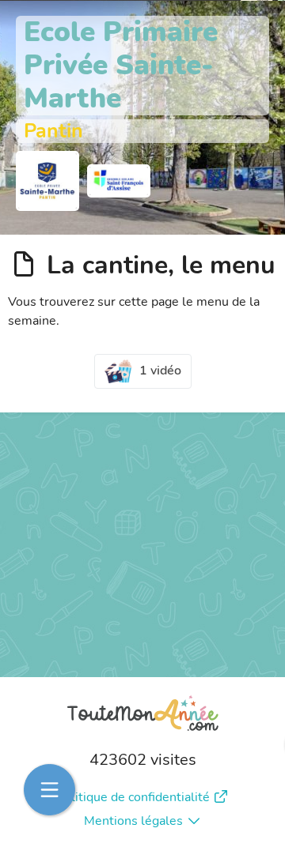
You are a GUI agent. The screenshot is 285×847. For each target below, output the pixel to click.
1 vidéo (160, 370)
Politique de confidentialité (133, 797)
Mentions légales (133, 821)
